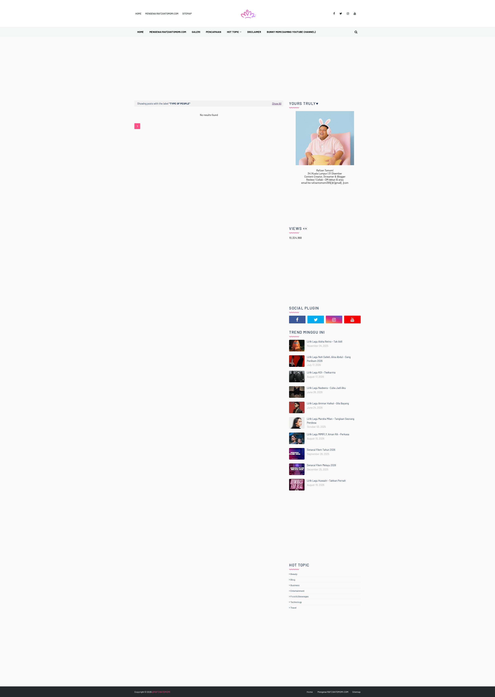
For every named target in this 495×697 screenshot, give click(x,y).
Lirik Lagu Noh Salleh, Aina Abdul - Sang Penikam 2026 (329, 358)
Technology (296, 602)
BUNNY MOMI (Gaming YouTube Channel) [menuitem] (291, 31)
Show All (276, 103)
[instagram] (347, 13)
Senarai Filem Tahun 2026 (321, 449)
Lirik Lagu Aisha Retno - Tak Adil (324, 341)
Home (138, 13)
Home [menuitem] (140, 31)
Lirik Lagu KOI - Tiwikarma (321, 372)
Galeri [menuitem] (196, 31)
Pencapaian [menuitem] (213, 31)
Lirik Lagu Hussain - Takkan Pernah (326, 480)
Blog (292, 579)
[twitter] (340, 13)
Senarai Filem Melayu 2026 (321, 465)
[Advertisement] (247, 66)
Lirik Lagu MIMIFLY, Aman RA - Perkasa (328, 434)
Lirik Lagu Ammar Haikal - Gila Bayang (328, 403)
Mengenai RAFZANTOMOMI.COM (161, 13)
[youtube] (354, 13)
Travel (293, 607)
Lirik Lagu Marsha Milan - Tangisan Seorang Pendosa (330, 420)
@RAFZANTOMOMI (161, 691)
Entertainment (297, 590)
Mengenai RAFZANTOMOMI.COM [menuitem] (167, 31)
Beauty (293, 574)
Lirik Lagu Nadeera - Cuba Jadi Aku (326, 387)
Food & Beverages (299, 596)
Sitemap (187, 13)
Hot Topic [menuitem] (233, 31)
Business (295, 585)
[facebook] (334, 13)
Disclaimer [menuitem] (254, 31)
